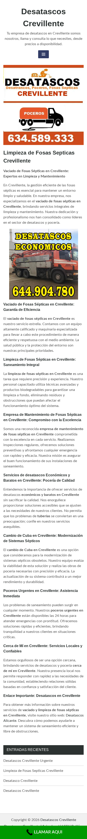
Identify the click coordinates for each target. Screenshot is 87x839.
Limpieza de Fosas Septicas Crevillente (33, 771)
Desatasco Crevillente (20, 781)
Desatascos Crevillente (21, 791)
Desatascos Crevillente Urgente (28, 761)
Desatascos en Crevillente (58, 696)
